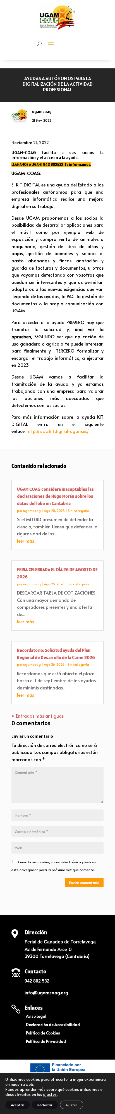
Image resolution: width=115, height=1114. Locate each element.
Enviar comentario (84, 882)
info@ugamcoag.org (46, 992)
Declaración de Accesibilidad (53, 1025)
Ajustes (72, 1105)
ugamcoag (32, 510)
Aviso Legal (36, 1016)
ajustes (50, 1094)
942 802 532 (37, 981)
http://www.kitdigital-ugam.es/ (58, 431)
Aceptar (17, 1105)
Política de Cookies (43, 1033)
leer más (25, 541)
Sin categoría (78, 510)
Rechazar (44, 1105)
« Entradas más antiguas (37, 716)
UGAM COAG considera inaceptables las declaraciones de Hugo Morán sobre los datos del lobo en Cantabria (55, 496)
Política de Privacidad (46, 1041)
